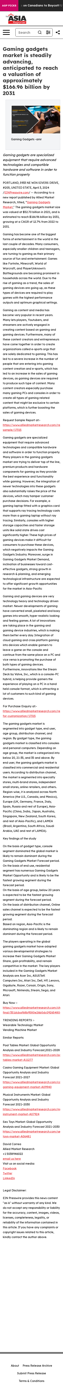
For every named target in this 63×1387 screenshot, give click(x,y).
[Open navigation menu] (6, 32)
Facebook (10, 1168)
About (15, 1365)
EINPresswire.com (16, 192)
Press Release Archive (37, 1365)
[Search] (40, 32)
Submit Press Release (31, 1373)
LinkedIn (9, 1178)
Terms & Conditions (31, 1381)
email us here (12, 1158)
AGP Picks (9, 5)
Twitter (7, 1173)
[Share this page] (57, 32)
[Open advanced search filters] (48, 32)
